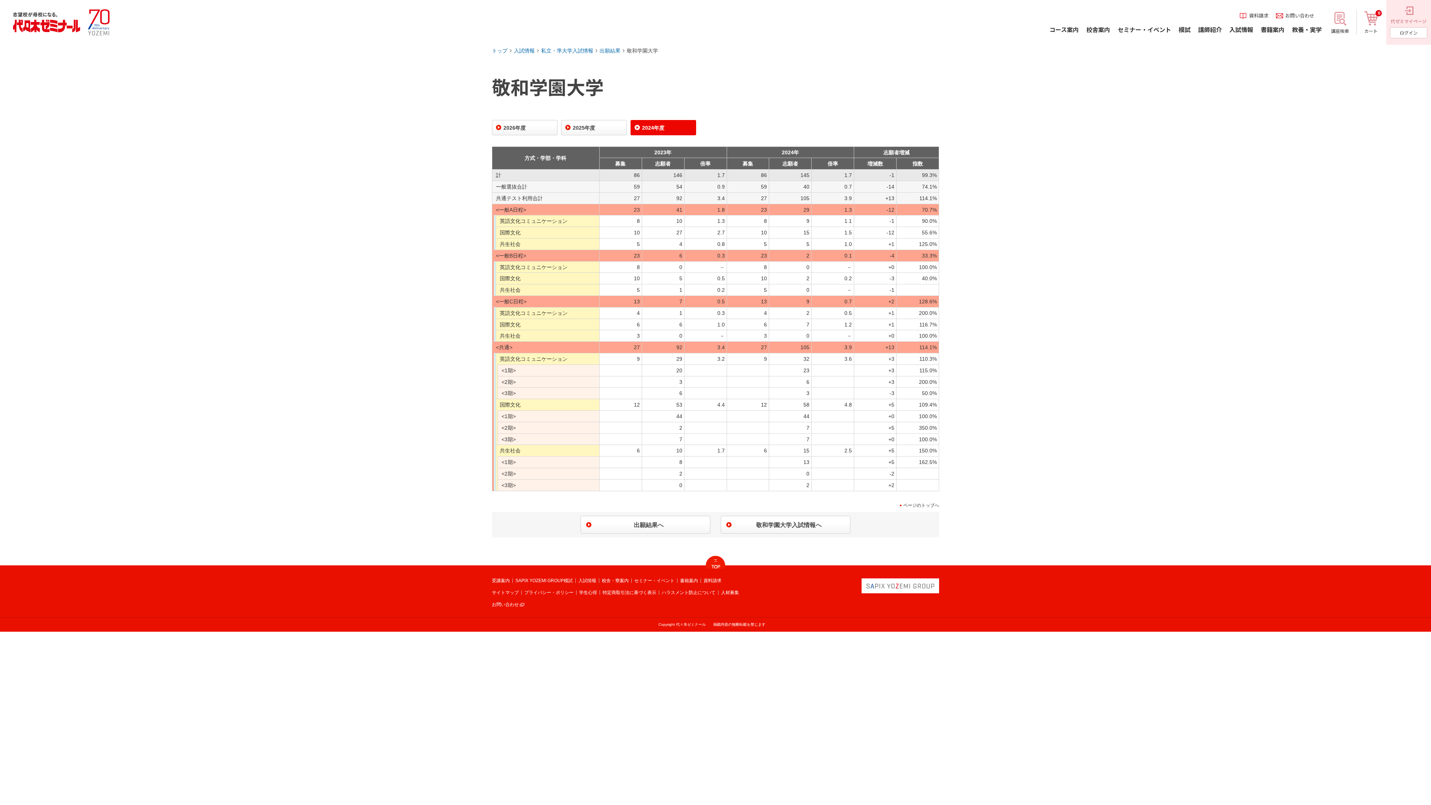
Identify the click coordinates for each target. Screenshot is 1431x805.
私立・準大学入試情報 (567, 51)
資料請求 (712, 580)
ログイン (1409, 32)
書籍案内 (689, 580)
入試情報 (524, 51)
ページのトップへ (921, 505)
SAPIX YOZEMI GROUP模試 (544, 580)
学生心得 (588, 592)
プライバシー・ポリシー (549, 592)
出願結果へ (649, 525)
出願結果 (610, 51)
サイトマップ (505, 592)
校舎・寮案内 (615, 580)
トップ (500, 51)
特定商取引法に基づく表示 (629, 592)
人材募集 (730, 592)
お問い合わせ (505, 604)
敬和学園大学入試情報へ (789, 525)
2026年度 (514, 128)
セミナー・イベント (654, 580)
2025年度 (584, 128)
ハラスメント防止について (689, 592)
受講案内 (501, 580)
